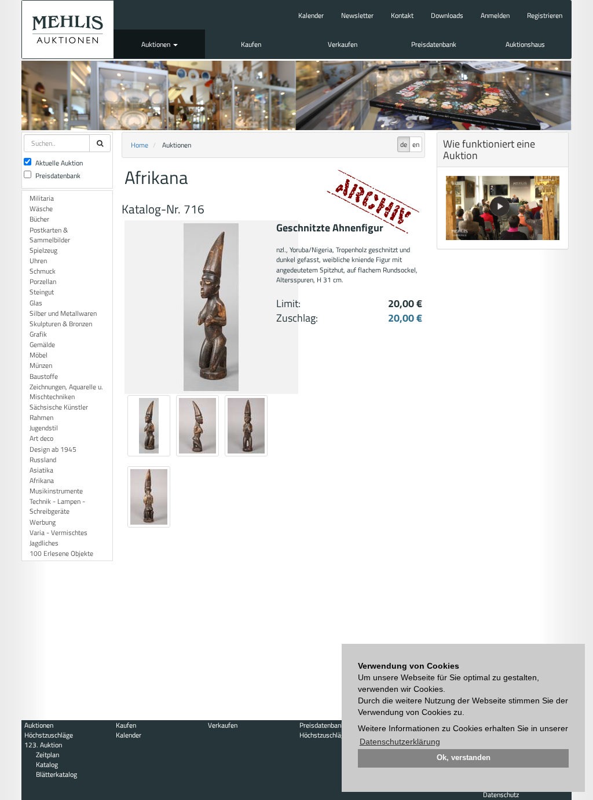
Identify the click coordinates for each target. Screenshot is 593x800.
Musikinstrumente (56, 490)
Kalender (311, 15)
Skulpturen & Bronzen (61, 323)
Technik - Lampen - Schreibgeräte (57, 506)
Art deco (41, 438)
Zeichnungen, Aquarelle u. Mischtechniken (66, 391)
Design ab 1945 (53, 449)
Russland (43, 459)
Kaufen (251, 44)
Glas (36, 302)
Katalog (47, 764)
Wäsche (41, 208)
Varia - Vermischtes (58, 532)
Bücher (39, 218)
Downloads (447, 15)
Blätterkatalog (56, 774)
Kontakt (402, 15)
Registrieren (544, 15)
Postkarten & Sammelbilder (50, 234)
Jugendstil (44, 427)
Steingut (42, 291)
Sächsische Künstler (59, 406)
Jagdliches (44, 542)
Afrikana (42, 480)
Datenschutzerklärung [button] (400, 741)
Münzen (41, 365)
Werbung (43, 522)
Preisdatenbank (433, 44)
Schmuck (43, 271)
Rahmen (41, 417)
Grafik (38, 334)
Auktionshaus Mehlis (68, 29)
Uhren (38, 260)
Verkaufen (342, 44)
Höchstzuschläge (48, 734)
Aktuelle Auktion (59, 163)
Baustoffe (44, 376)
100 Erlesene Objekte (61, 553)
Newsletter (357, 15)
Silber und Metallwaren (63, 313)
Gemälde (42, 344)
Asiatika (41, 469)
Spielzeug (43, 250)
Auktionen (156, 44)
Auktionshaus (525, 44)
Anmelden (495, 15)
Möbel (38, 354)
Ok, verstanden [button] (463, 758)
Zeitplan (47, 754)
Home (139, 144)
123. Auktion (43, 744)
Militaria (42, 198)
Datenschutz (501, 794)
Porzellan (43, 281)
